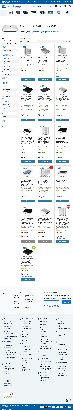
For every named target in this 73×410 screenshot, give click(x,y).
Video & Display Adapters (28, 330)
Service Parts (43, 380)
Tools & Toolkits (43, 375)
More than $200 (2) (6, 126)
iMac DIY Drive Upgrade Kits (10, 336)
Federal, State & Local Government (63, 358)
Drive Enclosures (8, 360)
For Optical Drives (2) (6, 58)
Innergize (24, 364)
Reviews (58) (64, 68)
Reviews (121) (29, 68)
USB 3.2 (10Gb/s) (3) (6, 81)
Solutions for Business (64, 341)
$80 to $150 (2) (5, 124)
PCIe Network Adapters (45, 368)
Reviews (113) (29, 230)
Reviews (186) (64, 109)
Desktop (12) (4, 46)
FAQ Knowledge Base (63, 370)
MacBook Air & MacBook (9, 368)
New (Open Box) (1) (6, 101)
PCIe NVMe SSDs (8, 325)
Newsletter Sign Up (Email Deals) (64, 334)
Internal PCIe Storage (45, 366)
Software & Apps (26, 354)
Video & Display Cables (45, 339)
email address (48, 302)
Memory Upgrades (33, 31)
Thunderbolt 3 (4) (5, 77)
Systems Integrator (62, 354)
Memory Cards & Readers (26, 335)
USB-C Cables (43, 331)
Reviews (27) (64, 230)
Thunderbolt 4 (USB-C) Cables (45, 325)
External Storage (51, 31)
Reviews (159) (47, 190)
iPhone (6, 378)
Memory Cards (25, 339)
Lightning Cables (44, 338)
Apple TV (6, 381)
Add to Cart (28, 79)
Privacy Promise (28, 303)
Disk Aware (24, 360)
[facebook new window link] (44, 306)
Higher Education (62, 347)
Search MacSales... (37, 6)
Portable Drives (7, 347)
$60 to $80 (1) (5, 122)
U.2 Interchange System (45, 364)
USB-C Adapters (44, 333)
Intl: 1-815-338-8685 (66, 1)
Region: (44, 1)
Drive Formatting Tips (63, 371)
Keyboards (60, 325)
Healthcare (60, 356)
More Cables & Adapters (45, 348)
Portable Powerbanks (27, 349)
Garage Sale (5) (5, 108)
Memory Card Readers (27, 340)
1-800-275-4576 (56, 1)
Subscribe (66, 302)
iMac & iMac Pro (8, 369)
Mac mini (11, 17)
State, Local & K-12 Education (62, 350)
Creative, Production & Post (64, 344)
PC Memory (43, 355)
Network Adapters (26, 328)
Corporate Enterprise (63, 346)
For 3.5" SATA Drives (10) (7, 53)
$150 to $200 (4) (5, 125)
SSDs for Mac (7, 321)
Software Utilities (26, 369)
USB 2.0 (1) (4, 85)
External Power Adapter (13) (7, 71)
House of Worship (62, 352)
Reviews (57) (64, 190)
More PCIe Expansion (45, 369)
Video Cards (61, 323)
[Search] (51, 6)
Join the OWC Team (29, 299)
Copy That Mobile (26, 358)
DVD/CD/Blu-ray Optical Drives (9, 334)
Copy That (24, 357)
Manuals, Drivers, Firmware (64, 368)
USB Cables (42, 334)
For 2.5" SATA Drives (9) (7, 54)
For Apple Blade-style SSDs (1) (8, 55)
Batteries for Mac (26, 346)
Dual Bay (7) (4, 93)
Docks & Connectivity (28, 319)
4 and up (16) (4, 113)
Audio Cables (43, 345)
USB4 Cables (43, 329)
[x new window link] (52, 306)
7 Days (42, 70)
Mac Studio (6, 373)
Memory (42, 351)
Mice (59, 326)
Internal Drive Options (42, 31)
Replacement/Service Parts (46, 32)
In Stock (26, 70)
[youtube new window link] (50, 306)
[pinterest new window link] (58, 306)
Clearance (60, 338)
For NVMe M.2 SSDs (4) (6, 56)
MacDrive (24, 365)
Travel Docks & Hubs (27, 325)
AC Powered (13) (5, 65)
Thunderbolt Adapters (45, 327)
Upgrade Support (62, 362)
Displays (60, 321)
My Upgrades (4, 17)
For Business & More (32, 1)
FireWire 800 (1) (5, 86)
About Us (16, 295)
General (54, 32)
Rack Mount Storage (9, 354)
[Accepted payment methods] (55, 407)
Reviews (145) (47, 109)
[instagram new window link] (47, 306)
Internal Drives (8, 319)
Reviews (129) (29, 109)
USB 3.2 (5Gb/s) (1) (6, 82)
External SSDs (7, 350)
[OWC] (11, 7)
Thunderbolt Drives (8, 345)
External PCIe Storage (45, 363)
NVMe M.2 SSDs (8, 326)
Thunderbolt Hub (26, 323)
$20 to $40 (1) (5, 120)
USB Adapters (43, 336)
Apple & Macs (8, 364)
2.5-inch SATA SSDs (8, 323)
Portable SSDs (7, 349)
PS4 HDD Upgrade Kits (9, 338)
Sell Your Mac (7, 387)
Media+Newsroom (29, 301)
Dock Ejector (25, 362)
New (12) (4, 98)
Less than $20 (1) (5, 119)
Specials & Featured (62, 337)
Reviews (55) (47, 68)
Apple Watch (7, 380)
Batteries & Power (35, 32)
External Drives (8, 341)
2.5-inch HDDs (7, 331)
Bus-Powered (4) (5, 63)
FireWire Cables (43, 346)
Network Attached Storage (10, 352)
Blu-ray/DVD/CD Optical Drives (9, 358)
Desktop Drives (7, 344)
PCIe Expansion (44, 358)
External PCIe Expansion (45, 361)
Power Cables (25, 351)
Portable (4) (4, 47)
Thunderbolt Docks (26, 321)
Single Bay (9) (5, 91)
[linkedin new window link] (55, 306)
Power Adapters (26, 348)
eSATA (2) (4, 78)
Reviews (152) (29, 190)
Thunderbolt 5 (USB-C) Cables (45, 322)
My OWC (24, 367)
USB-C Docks (25, 326)
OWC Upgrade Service (63, 375)
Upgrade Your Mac (62, 364)
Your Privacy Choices (6, 409)
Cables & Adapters (45, 319)
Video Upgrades (27, 32)
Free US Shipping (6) (6, 106)
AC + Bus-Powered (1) (6, 66)
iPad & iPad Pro (7, 376)
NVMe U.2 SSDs (7, 328)
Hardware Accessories (45, 377)
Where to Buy (17, 303)
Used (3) (4, 99)
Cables (23, 331)
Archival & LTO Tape (8, 356)
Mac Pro (6, 371)
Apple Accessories (8, 385)
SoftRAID (24, 370)
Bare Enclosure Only (6, 40)
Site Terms (34, 405)
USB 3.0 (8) (4, 83)
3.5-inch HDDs (7, 330)
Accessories (43, 373)
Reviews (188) (47, 230)
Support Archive (62, 373)
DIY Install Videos (18, 297)
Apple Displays (7, 383)
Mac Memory (43, 354)
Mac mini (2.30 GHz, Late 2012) (27, 17)
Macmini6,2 (17, 17)
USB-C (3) (4, 79)
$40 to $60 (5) (5, 121)
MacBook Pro (7, 366)
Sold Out (27, 241)
